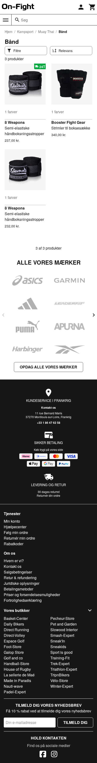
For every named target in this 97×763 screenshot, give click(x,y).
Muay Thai (46, 31)
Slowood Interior (64, 629)
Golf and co (13, 658)
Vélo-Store (59, 680)
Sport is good (61, 652)
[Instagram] (54, 754)
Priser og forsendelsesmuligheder (32, 594)
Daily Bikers (14, 624)
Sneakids (58, 646)
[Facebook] (43, 754)
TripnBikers (59, 675)
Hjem (8, 31)
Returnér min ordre (19, 538)
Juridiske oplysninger (21, 583)
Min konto (12, 521)
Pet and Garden (63, 624)
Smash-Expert (62, 635)
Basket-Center (16, 618)
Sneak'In (57, 641)
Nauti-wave (13, 686)
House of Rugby (17, 669)
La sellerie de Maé (19, 675)
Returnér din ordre (48, 495)
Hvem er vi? (14, 560)
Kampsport (25, 31)
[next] (93, 315)
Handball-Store (16, 663)
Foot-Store (12, 646)
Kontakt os (48, 407)
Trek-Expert (59, 663)
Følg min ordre (16, 532)
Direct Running (16, 629)
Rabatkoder (13, 543)
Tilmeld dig (75, 722)
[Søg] (17, 19)
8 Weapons (15, 122)
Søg (24, 20)
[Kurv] (92, 7)
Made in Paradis (17, 680)
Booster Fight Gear (68, 122)
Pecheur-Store (62, 618)
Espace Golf (14, 641)
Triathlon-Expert (63, 669)
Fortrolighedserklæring (23, 600)
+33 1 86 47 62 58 (48, 422)
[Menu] (5, 20)
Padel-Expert (15, 691)
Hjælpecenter (15, 526)
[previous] (3, 315)
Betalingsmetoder (18, 589)
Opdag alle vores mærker (48, 367)
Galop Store (14, 652)
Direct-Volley (14, 635)
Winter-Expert (61, 686)
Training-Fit (59, 658)
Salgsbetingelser (18, 572)
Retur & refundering (20, 577)
